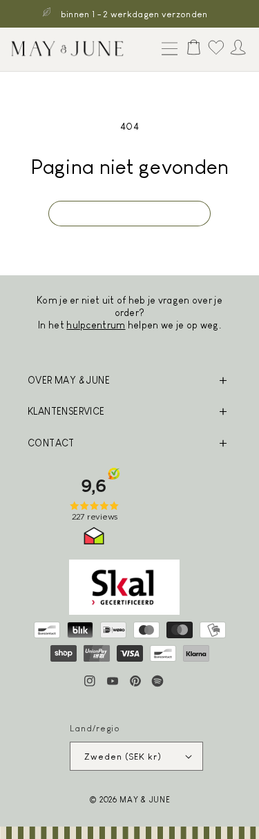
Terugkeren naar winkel (129, 213)
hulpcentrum (95, 324)
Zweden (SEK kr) (123, 756)
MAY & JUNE (144, 799)
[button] (166, 50)
